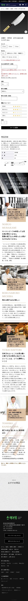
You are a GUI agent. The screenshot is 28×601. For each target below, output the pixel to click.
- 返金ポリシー (4, 592)
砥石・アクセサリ (14, 578)
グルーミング (4, 581)
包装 (2, 81)
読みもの (16, 549)
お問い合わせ (12, 556)
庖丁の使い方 (18, 554)
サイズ (3, 44)
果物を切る (21, 563)
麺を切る (3, 565)
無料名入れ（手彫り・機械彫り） (15, 53)
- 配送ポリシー (17, 590)
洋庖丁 (7, 572)
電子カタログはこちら (13, 541)
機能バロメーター (6, 103)
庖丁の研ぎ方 (4, 554)
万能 (8, 565)
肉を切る (3, 563)
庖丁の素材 (11, 554)
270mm (17, 46)
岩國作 (7, 8)
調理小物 (22, 578)
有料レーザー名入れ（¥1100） (9, 57)
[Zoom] (26, 32)
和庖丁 (2, 572)
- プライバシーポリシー (6, 590)
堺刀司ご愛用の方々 (5, 551)
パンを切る (15, 563)
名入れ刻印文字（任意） (7, 64)
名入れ (3, 50)
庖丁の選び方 (4, 556)
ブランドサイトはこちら (13, 535)
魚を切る (9, 563)
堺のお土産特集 (15, 551)
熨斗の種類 (4, 88)
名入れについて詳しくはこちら (9, 77)
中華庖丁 (12, 572)
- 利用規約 (18, 587)
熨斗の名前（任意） (6, 95)
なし (3, 53)
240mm (10, 46)
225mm (4, 46)
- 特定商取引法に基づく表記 (7, 587)
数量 (2, 120)
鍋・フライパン (4, 578)
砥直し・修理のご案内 (11, 546)
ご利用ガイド (21, 546)
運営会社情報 (4, 549)
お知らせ (11, 549)
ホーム (2, 8)
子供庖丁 (18, 572)
